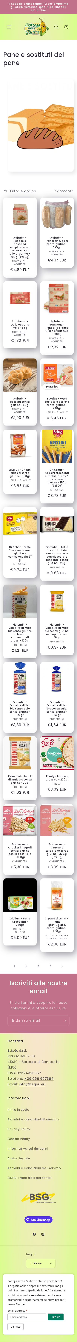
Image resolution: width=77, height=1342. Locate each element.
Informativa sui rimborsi (27, 1148)
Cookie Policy (18, 1139)
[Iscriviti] (64, 1021)
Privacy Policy (18, 1129)
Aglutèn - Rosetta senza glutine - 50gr (20, 402)
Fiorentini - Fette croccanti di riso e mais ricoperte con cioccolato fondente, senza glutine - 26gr (57, 555)
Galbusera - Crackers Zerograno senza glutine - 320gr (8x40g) (57, 851)
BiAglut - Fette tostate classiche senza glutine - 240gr (57, 403)
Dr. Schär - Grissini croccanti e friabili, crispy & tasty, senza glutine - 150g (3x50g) (57, 477)
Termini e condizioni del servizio (34, 1168)
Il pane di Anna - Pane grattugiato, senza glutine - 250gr (57, 925)
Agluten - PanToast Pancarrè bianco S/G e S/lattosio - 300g (57, 328)
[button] (9, 27)
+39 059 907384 (38, 1078)
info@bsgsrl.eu (32, 1084)
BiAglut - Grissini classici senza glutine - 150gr (20, 473)
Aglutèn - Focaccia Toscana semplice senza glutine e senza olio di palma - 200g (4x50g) (20, 247)
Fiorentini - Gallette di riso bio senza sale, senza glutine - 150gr (57, 708)
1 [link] (14, 965)
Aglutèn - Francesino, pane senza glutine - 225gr (57, 242)
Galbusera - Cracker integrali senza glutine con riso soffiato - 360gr (20, 851)
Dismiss (15, 1326)
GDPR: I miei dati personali (29, 1177)
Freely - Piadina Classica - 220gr (57, 778)
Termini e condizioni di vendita (33, 1119)
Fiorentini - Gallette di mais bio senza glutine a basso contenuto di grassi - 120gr (20, 632)
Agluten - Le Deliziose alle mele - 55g (20, 324)
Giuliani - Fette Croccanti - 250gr (20, 922)
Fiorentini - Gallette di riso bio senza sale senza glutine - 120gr (20, 708)
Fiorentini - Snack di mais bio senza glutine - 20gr (20, 779)
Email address (17, 1310)
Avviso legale (18, 1158)
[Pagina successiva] (63, 966)
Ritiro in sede (18, 1109)
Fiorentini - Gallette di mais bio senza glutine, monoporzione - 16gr (57, 631)
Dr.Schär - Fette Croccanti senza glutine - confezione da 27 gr (20, 554)
